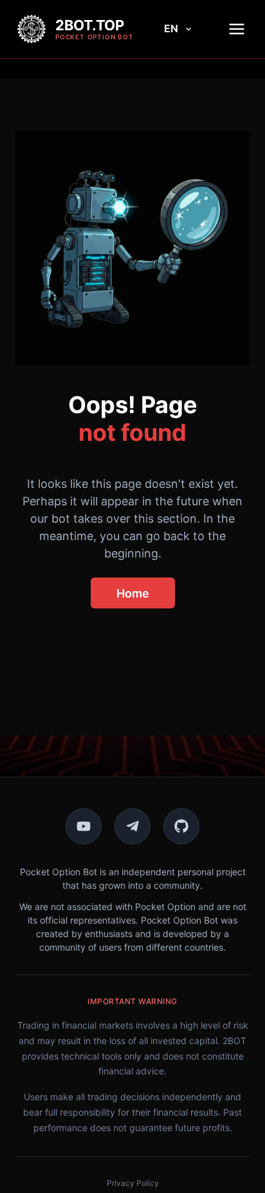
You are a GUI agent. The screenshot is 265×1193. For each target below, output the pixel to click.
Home (132, 593)
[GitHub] (181, 826)
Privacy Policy (133, 1183)
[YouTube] (84, 826)
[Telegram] (132, 826)
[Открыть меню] (237, 29)
